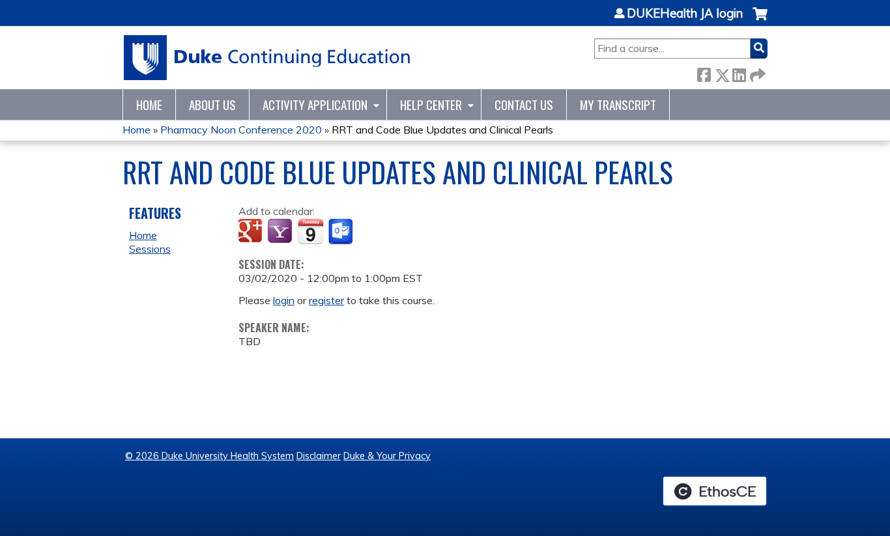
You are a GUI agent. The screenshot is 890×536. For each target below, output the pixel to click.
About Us (212, 104)
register (326, 300)
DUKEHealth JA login (685, 14)
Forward (756, 72)
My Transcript (618, 104)
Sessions (150, 248)
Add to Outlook (341, 232)
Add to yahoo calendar (281, 232)
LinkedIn (738, 72)
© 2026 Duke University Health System (209, 456)
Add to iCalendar (310, 231)
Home (149, 104)
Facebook (703, 72)
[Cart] (760, 20)
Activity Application (315, 104)
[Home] (267, 57)
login (283, 300)
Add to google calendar (251, 232)
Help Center (431, 104)
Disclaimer (318, 456)
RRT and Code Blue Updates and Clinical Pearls (442, 129)
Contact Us (524, 104)
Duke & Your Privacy (387, 456)
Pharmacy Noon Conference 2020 (241, 129)
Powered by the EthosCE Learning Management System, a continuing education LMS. (715, 491)
